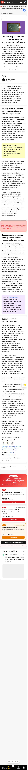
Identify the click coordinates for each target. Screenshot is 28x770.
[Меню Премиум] (12, 2)
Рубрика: (4, 455)
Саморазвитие (15, 17)
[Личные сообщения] (20, 2)
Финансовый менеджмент (10, 527)
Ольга (6, 554)
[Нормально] (7, 443)
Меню (18, 768)
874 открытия (17, 457)
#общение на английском (9, 450)
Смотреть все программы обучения (13, 542)
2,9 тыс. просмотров (7, 457)
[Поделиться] (17, 69)
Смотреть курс (13, 502)
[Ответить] (10, 561)
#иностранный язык (15, 446)
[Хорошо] (3, 443)
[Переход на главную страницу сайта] (5, 2)
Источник (5, 452)
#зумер (16, 448)
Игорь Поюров (10, 79)
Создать (13, 768)
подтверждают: (14, 297)
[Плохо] (12, 443)
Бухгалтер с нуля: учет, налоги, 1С (12, 492)
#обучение (5, 446)
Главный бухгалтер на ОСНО (10, 510)
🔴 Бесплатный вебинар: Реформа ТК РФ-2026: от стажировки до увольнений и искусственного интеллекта (13, 8)
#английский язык (7, 448)
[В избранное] (15, 69)
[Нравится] (12, 69)
